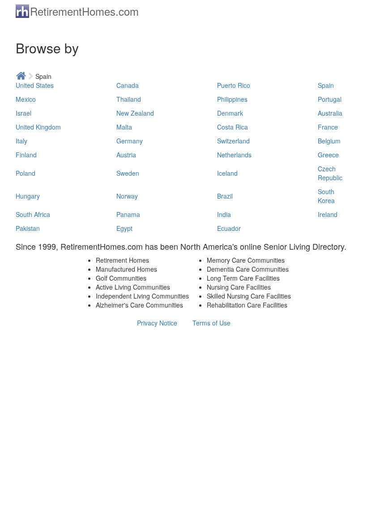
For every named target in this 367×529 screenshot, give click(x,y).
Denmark (230, 112)
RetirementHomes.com (84, 11)
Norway (127, 195)
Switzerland (233, 140)
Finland (26, 154)
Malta (124, 126)
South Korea (326, 196)
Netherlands (234, 154)
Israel (23, 112)
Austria (126, 154)
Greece (328, 154)
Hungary (28, 195)
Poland (25, 173)
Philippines (232, 99)
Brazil (225, 195)
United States (35, 85)
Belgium (329, 140)
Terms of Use (211, 322)
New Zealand (135, 112)
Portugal (329, 99)
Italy (21, 140)
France (328, 126)
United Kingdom (38, 126)
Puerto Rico (233, 85)
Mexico (26, 99)
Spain (326, 85)
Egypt (124, 228)
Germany (129, 140)
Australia (330, 112)
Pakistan (28, 228)
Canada (127, 85)
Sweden (127, 173)
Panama (128, 214)
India (224, 214)
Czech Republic (330, 173)
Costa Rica (232, 126)
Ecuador (229, 228)
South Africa (33, 214)
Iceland (227, 173)
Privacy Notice (157, 322)
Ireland (327, 214)
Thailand (128, 99)
